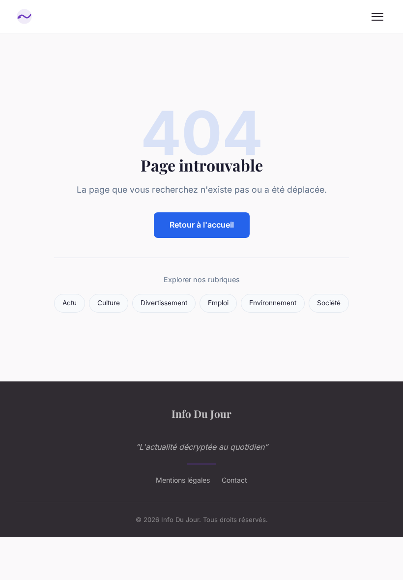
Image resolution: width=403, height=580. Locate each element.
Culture (108, 303)
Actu (69, 303)
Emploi (218, 303)
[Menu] (377, 17)
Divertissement (164, 303)
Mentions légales (183, 480)
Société (329, 303)
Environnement (272, 303)
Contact (234, 480)
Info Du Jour (201, 413)
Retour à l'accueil (202, 225)
